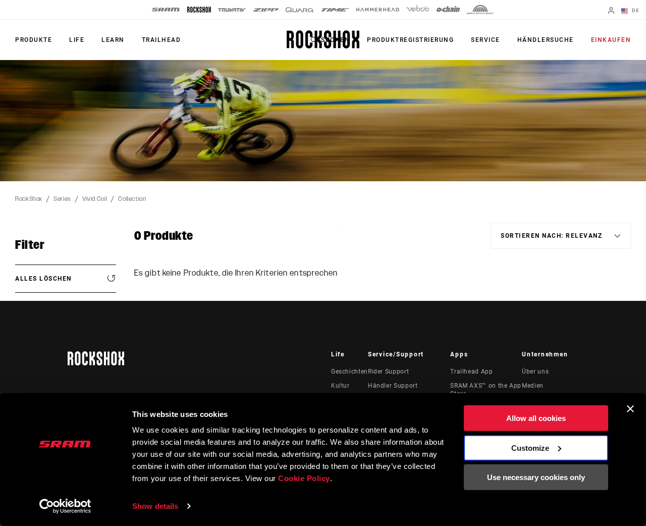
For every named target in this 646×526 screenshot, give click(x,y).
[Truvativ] (232, 10)
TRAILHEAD (161, 39)
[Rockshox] (199, 10)
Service (485, 39)
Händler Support (393, 385)
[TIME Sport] (335, 10)
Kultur (340, 385)
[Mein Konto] (611, 11)
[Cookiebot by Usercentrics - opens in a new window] (65, 506)
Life (76, 39)
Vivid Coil (94, 199)
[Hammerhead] (377, 10)
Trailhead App (471, 371)
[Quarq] (300, 10)
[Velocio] (417, 10)
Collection (132, 199)
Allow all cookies (536, 418)
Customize (530, 447)
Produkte (33, 39)
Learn (113, 39)
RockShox (28, 199)
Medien (533, 385)
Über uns (535, 371)
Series (62, 199)
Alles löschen (43, 278)
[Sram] (166, 10)
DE (634, 10)
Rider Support (388, 371)
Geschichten (349, 371)
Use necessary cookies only (536, 477)
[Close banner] (630, 408)
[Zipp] (266, 10)
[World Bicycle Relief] (480, 10)
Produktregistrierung (410, 39)
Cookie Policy (304, 478)
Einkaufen (611, 39)
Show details (155, 506)
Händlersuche (545, 39)
